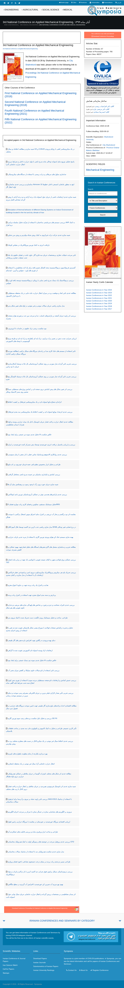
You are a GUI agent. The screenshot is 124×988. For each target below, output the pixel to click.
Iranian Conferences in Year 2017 (99, 309)
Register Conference (100, 970)
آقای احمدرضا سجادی (101, 112)
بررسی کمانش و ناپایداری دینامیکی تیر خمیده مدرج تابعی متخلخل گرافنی (34, 474)
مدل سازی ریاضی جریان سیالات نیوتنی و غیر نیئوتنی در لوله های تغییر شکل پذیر (36, 306)
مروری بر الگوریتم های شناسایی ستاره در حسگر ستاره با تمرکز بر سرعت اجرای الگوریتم (40, 812)
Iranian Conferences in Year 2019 (99, 303)
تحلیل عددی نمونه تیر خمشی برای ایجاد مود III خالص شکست (29, 435)
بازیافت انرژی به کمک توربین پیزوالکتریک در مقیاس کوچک (29, 245)
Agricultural (30, 10)
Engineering (12, 10)
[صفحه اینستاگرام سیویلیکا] (4, 3)
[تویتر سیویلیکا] (8, 3)
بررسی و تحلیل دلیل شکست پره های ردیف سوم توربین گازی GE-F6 (32, 718)
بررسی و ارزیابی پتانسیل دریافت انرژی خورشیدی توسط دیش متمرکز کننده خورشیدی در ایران (41, 445)
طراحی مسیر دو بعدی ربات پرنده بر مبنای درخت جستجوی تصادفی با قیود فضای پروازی (39, 862)
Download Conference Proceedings (103, 36)
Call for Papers (8, 969)
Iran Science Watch (10, 965)
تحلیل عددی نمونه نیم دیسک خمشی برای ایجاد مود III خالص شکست (32, 660)
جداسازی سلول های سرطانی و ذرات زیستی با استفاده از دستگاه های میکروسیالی (37, 174)
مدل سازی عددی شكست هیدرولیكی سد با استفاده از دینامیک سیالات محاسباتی (36, 852)
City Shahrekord (109, 145)
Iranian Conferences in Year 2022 (99, 295)
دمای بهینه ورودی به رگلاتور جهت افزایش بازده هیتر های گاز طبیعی (31, 640)
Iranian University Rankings (43, 970)
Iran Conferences (11, 25)
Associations (108, 2)
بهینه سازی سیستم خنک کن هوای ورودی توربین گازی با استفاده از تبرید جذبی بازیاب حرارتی (40, 537)
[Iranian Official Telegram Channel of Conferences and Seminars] (91, 937)
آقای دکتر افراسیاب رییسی (104, 106)
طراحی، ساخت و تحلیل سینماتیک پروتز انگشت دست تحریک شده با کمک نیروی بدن (38, 618)
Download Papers (40, 958)
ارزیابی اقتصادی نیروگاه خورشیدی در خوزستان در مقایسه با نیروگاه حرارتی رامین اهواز (39, 822)
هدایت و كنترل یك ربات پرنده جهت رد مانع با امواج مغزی (28, 585)
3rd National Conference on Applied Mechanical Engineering (62, 25)
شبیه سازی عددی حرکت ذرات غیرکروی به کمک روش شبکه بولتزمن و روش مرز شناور (39, 235)
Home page (65, 2)
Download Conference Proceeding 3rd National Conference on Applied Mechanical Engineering (39, 908)
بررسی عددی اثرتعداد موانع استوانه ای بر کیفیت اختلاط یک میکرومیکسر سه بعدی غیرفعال (40, 412)
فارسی (119, 2)
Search (90, 189)
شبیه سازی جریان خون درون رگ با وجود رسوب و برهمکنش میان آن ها (33, 484)
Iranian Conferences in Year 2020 (99, 301)
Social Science (50, 10)
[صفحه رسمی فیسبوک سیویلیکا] (12, 3)
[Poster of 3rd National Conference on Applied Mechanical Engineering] (102, 252)
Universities (95, 2)
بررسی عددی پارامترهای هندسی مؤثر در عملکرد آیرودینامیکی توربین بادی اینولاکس (37, 494)
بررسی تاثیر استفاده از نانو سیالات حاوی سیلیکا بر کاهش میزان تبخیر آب (33, 670)
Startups (6, 973)
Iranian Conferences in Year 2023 (99, 293)
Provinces (83, 2)
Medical (67, 10)
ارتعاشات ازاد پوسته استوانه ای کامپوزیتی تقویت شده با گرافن (30, 650)
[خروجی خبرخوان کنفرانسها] (15, 3)
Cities (74, 2)
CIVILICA (90, 958)
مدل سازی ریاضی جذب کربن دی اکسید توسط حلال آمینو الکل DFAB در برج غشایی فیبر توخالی (42, 527)
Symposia (38, 984)
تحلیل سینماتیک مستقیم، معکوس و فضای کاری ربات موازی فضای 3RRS (34, 504)
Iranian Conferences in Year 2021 (99, 298)
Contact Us (72, 970)
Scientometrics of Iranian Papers (45, 966)
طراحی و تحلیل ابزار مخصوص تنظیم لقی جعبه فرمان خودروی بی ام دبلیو (34, 464)
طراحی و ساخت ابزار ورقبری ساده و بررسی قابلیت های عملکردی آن (33, 832)
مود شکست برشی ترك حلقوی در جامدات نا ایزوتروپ (27, 328)
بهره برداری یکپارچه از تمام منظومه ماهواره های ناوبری (27, 754)
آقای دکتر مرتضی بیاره (101, 109)
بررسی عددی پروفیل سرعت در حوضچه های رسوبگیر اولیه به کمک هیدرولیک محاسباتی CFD (41, 842)
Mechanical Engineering (29, 25)
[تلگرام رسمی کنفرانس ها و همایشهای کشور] (19, 3)
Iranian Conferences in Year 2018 (99, 306)
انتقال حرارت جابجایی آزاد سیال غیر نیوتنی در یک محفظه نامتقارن (31, 764)
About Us (84, 970)
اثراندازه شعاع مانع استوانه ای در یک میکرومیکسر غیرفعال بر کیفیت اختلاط (35, 402)
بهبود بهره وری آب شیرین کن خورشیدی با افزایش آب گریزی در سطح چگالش (35, 884)
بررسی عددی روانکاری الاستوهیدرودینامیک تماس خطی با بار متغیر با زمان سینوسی (37, 454)
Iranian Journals (39, 962)
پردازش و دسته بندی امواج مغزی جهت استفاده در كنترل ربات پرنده (32, 595)
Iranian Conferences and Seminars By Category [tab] (62, 920)
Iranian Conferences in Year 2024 (99, 290)
